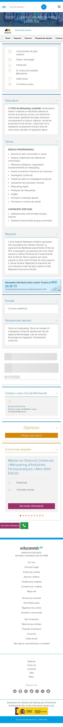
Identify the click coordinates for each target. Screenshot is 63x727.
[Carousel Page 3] (26, 515)
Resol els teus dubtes (31, 624)
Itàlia (32, 673)
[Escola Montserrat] (7, 31)
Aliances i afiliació (31, 577)
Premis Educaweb (31, 603)
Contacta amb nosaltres (31, 587)
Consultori (31, 634)
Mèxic (31, 677)
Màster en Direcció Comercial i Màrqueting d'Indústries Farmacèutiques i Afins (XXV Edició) (30, 467)
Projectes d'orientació (31, 629)
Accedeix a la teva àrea (31, 613)
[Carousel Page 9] (42, 515)
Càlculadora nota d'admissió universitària (32, 644)
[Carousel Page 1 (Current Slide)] (20, 515)
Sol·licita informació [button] (31, 506)
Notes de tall (31, 639)
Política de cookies (31, 572)
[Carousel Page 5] (31, 515)
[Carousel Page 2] (23, 515)
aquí (52, 705)
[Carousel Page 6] (34, 515)
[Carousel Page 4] (28, 515)
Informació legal (31, 567)
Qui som (31, 562)
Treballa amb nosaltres (31, 582)
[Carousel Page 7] (37, 515)
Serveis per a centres (31, 598)
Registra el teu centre (31, 608)
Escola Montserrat (23, 30)
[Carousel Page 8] (40, 515)
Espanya (31, 661)
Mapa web (31, 591)
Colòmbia (31, 669)
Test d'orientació (31, 619)
